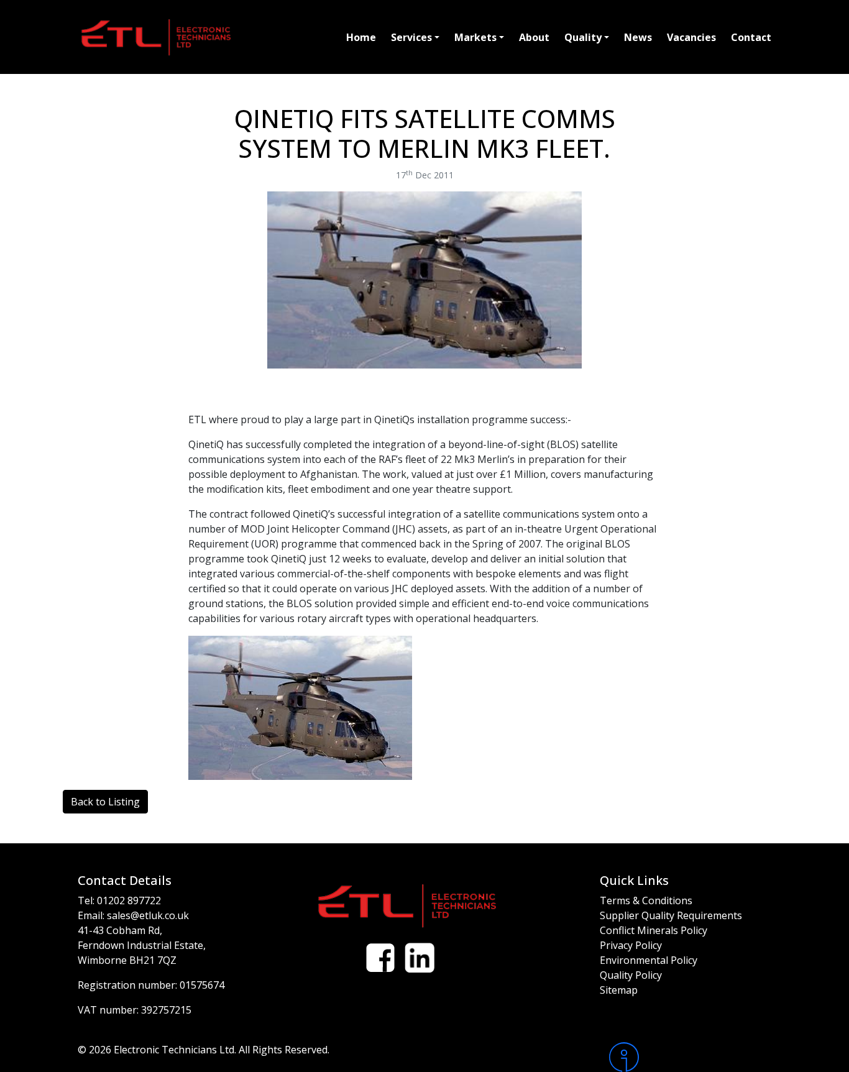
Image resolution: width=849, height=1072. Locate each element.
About (534, 37)
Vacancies (691, 37)
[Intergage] (690, 1057)
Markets (475, 37)
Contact (751, 37)
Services (411, 37)
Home (361, 37)
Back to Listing (105, 802)
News (638, 37)
